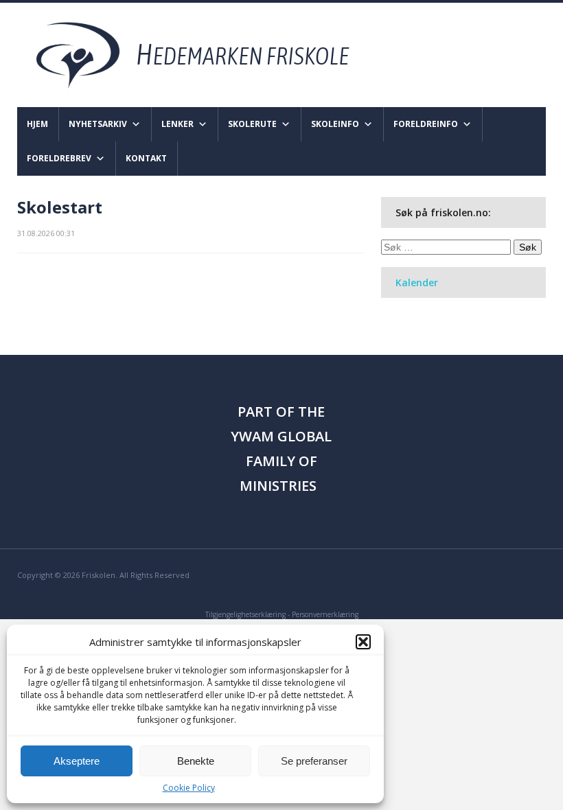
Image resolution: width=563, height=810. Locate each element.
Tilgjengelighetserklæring (245, 614)
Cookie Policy (189, 788)
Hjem (37, 124)
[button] (363, 642)
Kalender (416, 282)
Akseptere (77, 761)
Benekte (195, 761)
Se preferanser (314, 761)
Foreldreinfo (425, 124)
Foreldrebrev (59, 158)
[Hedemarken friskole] (205, 54)
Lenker (177, 124)
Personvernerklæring (325, 614)
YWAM (252, 436)
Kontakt (146, 158)
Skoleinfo (335, 124)
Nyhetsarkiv (98, 124)
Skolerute (252, 124)
